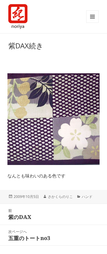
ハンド (87, 196)
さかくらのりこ (60, 196)
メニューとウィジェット (92, 16)
